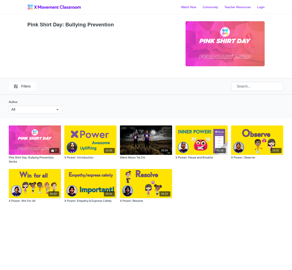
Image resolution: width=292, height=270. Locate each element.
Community (210, 7)
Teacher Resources (237, 7)
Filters (26, 86)
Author (13, 102)
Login (261, 7)
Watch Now (188, 7)
